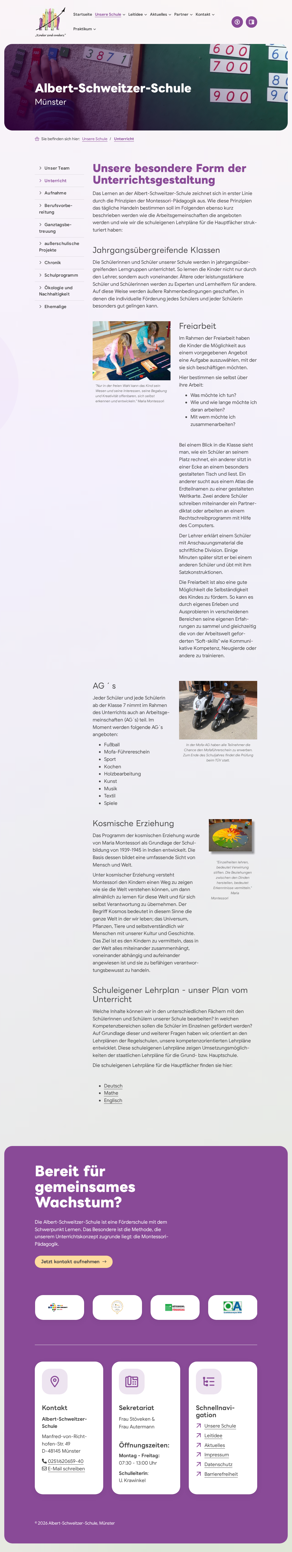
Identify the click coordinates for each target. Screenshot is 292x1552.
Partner (181, 14)
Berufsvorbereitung (55, 209)
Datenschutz (218, 1464)
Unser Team (57, 168)
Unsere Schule (108, 14)
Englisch (113, 1100)
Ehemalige (55, 306)
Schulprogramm (61, 275)
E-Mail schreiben (66, 1468)
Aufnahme (55, 193)
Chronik (52, 262)
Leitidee (135, 14)
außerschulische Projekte (59, 247)
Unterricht (124, 138)
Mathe (111, 1093)
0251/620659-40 (66, 1461)
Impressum (216, 1455)
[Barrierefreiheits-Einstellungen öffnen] (237, 22)
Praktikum (82, 29)
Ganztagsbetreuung (55, 228)
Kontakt (203, 14)
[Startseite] (50, 22)
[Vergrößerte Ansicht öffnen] (132, 350)
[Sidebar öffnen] (251, 22)
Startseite (82, 14)
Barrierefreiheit (221, 1474)
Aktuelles (158, 14)
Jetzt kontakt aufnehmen (70, 1261)
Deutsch (113, 1086)
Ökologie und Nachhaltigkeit (56, 291)
